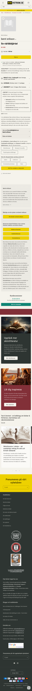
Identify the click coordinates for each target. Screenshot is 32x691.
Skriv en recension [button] (16, 304)
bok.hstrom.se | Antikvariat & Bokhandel (14, 683)
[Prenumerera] (27, 487)
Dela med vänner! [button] (7, 173)
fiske (21, 164)
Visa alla (3, 422)
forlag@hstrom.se (19, 632)
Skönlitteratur (6, 148)
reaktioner (15, 159)
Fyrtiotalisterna (16, 238)
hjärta (5, 159)
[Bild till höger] (19, 470)
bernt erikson (8, 38)
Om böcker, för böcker (8, 616)
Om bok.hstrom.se (7, 498)
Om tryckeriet (6, 522)
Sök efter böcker (6, 502)
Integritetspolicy (18, 685)
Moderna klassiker (16, 229)
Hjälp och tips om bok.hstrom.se (10, 619)
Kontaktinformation (19, 687)
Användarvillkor (26, 685)
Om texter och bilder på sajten (10, 512)
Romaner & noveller (20, 148)
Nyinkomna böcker (7, 509)
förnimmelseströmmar (9, 164)
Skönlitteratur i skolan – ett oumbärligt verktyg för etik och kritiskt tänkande (14, 449)
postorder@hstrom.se (19, 628)
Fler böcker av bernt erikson (16, 216)
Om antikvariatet (6, 515)
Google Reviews (21, 10)
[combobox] (16, 6)
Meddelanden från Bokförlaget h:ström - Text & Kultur (15, 613)
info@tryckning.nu (19, 630)
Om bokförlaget (6, 519)
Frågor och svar (6, 505)
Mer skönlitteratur (10, 358)
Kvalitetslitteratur (16, 233)
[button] (3, 2)
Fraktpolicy (12, 687)
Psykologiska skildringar (9, 152)
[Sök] (29, 6)
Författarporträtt (6, 609)
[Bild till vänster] (12, 470)
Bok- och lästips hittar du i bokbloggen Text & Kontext (15, 606)
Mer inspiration (10, 404)
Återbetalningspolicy (10, 685)
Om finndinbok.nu (7, 525)
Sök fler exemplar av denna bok (16, 168)
